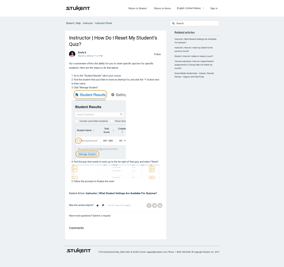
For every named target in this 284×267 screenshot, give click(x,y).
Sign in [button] (214, 8)
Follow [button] (157, 54)
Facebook (149, 205)
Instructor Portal (103, 23)
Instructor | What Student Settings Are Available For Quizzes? (121, 193)
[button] (97, 205)
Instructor (88, 23)
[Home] (78, 8)
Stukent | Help (73, 23)
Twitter (154, 205)
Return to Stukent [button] (138, 8)
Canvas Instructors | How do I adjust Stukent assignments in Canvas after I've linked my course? (194, 64)
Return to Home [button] (162, 8)
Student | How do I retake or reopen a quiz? (194, 56)
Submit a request (101, 215)
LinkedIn (159, 205)
